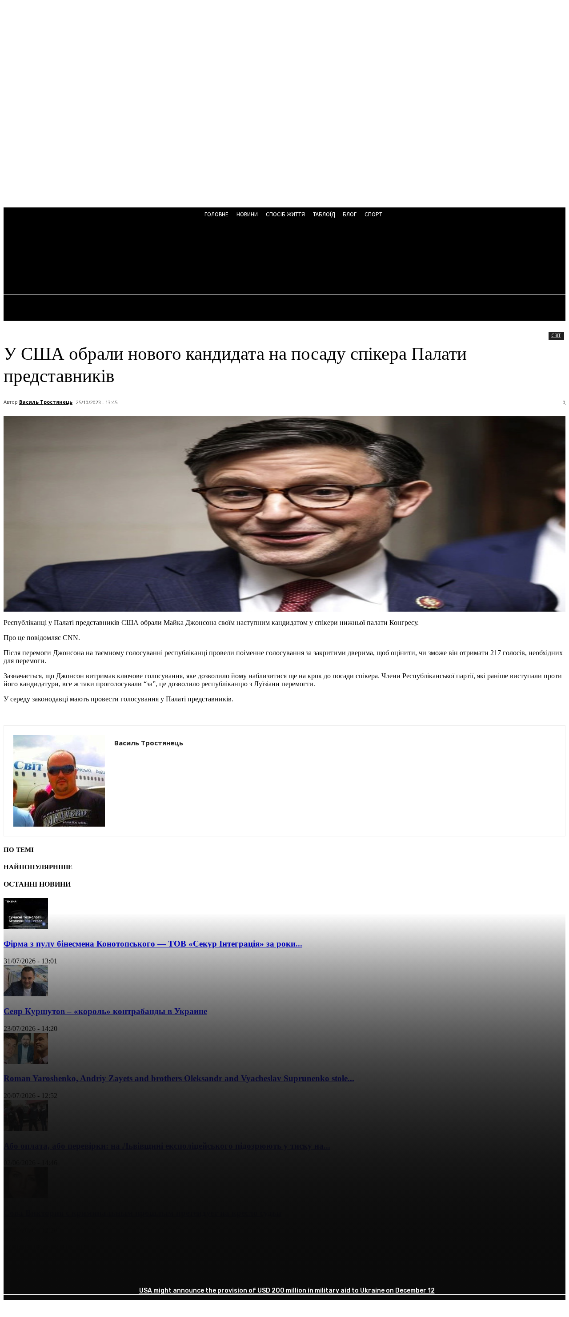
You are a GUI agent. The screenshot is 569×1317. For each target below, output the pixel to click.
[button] (239, 258)
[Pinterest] (82, 1270)
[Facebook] (18, 1270)
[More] (147, 1270)
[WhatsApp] (114, 1270)
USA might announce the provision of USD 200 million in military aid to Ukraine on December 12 (287, 1290)
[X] (50, 1270)
